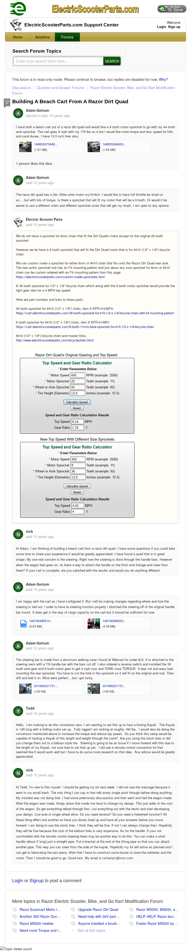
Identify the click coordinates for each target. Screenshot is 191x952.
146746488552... (114, 621)
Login (17, 880)
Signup (37, 880)
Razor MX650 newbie (36, 923)
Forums (67, 36)
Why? (163, 79)
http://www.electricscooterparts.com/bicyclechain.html (55, 340)
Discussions (21, 87)
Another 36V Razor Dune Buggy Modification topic (59, 916)
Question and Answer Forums (60, 87)
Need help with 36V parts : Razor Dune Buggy (114, 916)
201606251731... (45, 686)
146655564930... (114, 144)
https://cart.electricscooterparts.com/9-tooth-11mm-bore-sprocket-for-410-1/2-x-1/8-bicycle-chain (85, 326)
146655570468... (45, 144)
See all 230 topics (91, 930)
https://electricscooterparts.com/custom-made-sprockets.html (60, 276)
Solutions (42, 36)
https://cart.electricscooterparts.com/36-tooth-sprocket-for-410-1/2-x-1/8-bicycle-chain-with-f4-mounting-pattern (95, 313)
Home (17, 36)
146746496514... (40, 621)
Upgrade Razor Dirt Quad (98, 909)
